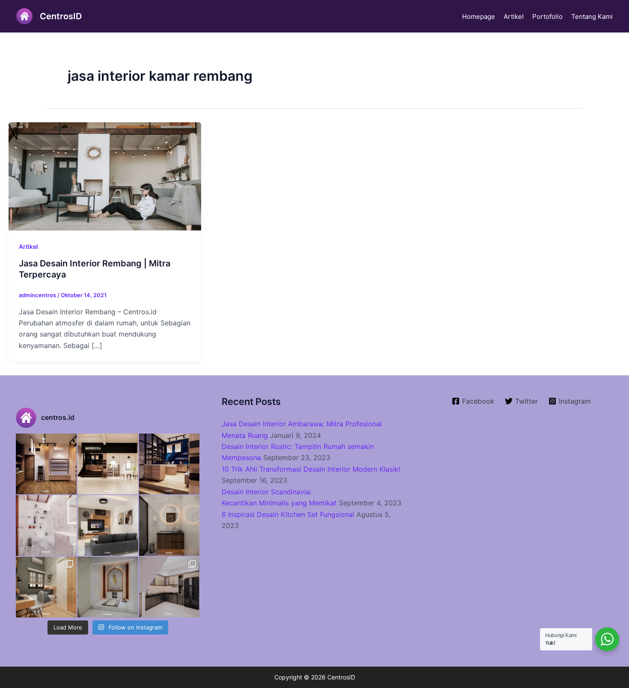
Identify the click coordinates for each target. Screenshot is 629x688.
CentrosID (61, 16)
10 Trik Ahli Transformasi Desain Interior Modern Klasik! (311, 469)
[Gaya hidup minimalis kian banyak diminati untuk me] (107, 525)
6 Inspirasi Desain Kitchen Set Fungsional (288, 514)
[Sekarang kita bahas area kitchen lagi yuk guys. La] (169, 587)
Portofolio (547, 16)
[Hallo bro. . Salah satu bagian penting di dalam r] (46, 525)
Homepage (478, 16)
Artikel (514, 16)
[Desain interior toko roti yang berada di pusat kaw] (46, 464)
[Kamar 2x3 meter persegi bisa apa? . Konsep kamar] (46, 587)
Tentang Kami (592, 16)
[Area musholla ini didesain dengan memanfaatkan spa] (107, 587)
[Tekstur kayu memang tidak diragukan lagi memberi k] (169, 525)
